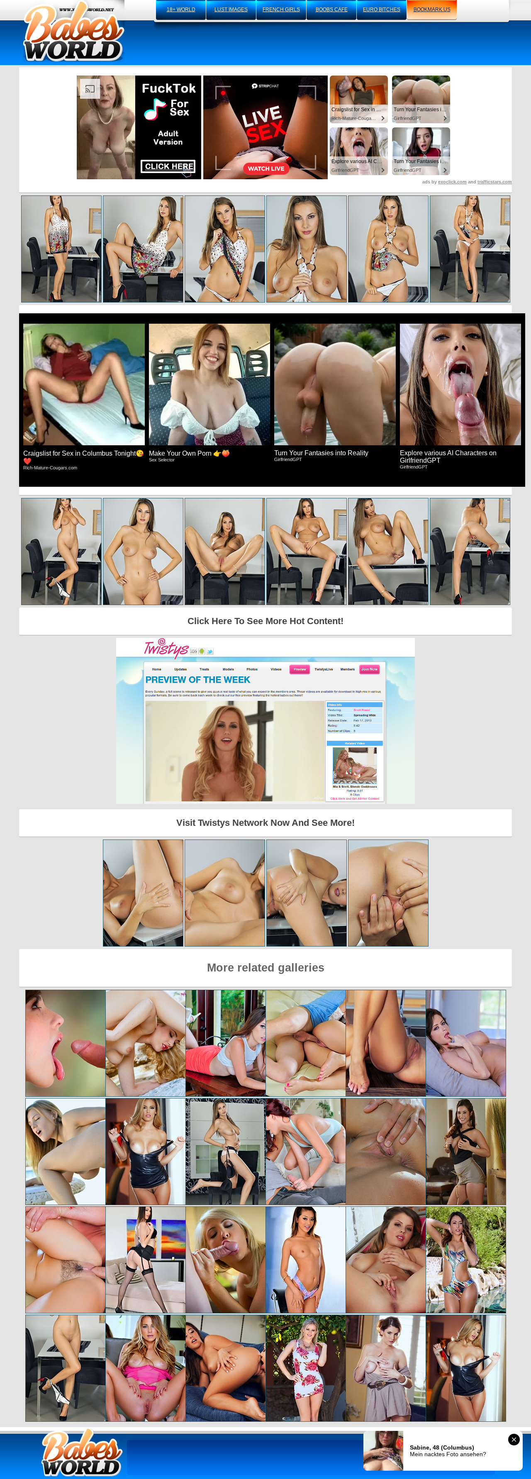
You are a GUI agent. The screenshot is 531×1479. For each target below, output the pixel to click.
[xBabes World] (73, 31)
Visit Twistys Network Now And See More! (265, 823)
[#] (82, 1452)
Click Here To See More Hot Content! (265, 621)
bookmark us (432, 9)
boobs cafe (332, 9)
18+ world (181, 9)
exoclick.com (452, 181)
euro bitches (381, 9)
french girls (281, 9)
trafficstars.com (494, 181)
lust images (231, 9)
